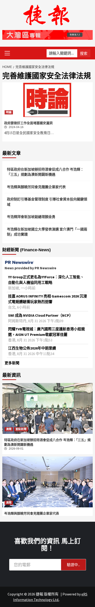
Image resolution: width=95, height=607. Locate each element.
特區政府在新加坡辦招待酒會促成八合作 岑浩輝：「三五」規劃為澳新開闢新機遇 (45, 172)
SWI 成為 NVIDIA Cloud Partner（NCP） (40, 315)
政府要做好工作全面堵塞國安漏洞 (28, 123)
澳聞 (9, 429)
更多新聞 (12, 363)
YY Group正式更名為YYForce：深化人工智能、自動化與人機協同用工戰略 (46, 280)
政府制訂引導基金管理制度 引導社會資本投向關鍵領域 (47, 202)
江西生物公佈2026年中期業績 (32, 348)
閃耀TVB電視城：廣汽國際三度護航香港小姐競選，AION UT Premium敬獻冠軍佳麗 (46, 332)
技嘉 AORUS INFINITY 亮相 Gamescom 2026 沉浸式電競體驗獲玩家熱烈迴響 (47, 299)
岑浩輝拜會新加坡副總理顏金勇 (31, 217)
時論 (9, 112)
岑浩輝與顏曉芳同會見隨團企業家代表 (36, 187)
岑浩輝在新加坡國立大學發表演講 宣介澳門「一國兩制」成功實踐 (47, 232)
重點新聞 (21, 429)
